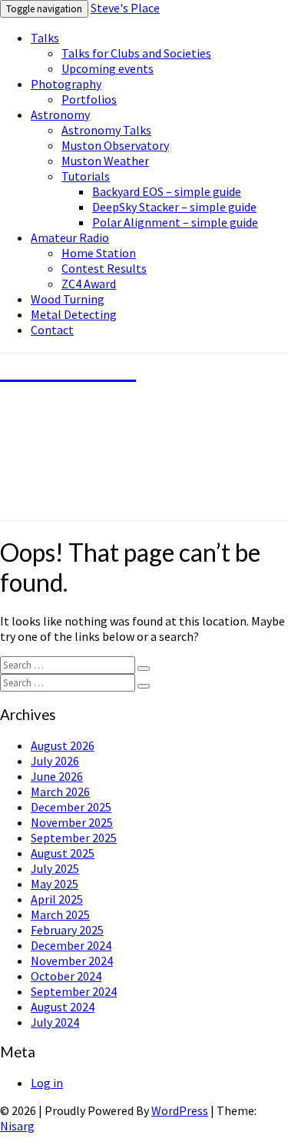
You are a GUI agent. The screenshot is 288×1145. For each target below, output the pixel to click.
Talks (45, 37)
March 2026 (60, 791)
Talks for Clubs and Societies (136, 53)
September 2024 (74, 991)
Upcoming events (107, 68)
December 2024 (71, 945)
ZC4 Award (88, 283)
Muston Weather (105, 160)
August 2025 (62, 853)
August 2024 (62, 1006)
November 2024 (72, 960)
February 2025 (67, 930)
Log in (47, 1082)
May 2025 (54, 883)
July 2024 (55, 1022)
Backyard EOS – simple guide (166, 191)
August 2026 (62, 745)
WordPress (179, 1110)
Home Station (98, 253)
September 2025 (74, 837)
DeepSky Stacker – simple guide (174, 206)
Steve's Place (125, 7)
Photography (66, 83)
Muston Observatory (115, 145)
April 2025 (57, 899)
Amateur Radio (70, 237)
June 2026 (57, 776)
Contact (52, 329)
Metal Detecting (74, 314)
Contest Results (104, 268)
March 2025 (60, 914)
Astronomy (60, 114)
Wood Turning (67, 299)
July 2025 (55, 868)
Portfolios (89, 99)
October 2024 (66, 976)
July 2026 (55, 760)
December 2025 (71, 807)
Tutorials (85, 176)
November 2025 (72, 822)
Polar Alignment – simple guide (175, 222)
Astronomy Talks (106, 130)
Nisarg (17, 1125)
